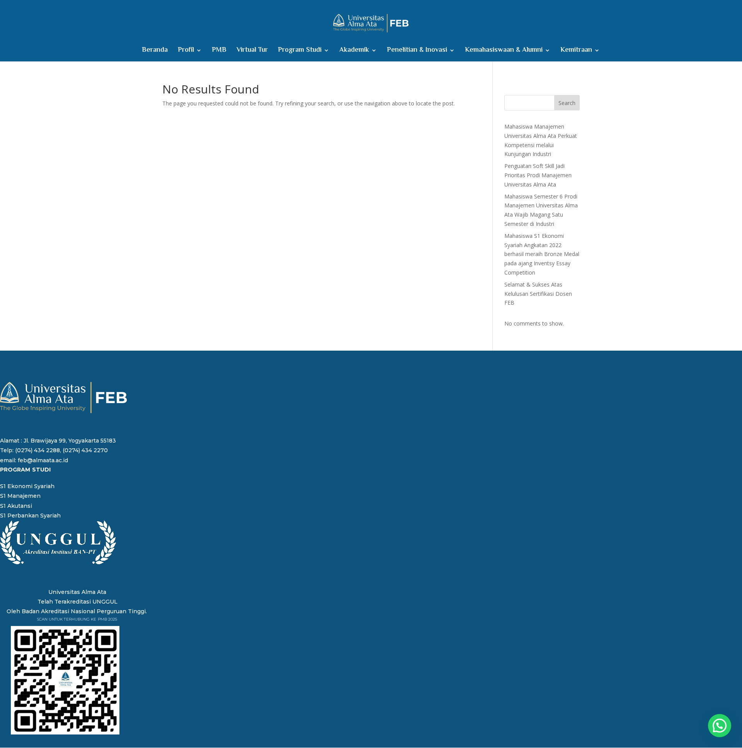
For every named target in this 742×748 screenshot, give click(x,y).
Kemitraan (576, 51)
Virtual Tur (252, 51)
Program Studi (300, 51)
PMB (219, 51)
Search (566, 103)
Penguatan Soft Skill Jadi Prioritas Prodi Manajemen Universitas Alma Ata (538, 175)
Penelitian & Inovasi (417, 51)
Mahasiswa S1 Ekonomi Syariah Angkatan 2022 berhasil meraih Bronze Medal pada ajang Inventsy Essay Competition (541, 254)
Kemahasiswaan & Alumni (504, 51)
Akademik (354, 51)
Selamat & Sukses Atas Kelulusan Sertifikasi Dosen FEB (538, 294)
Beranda (155, 51)
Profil (186, 51)
